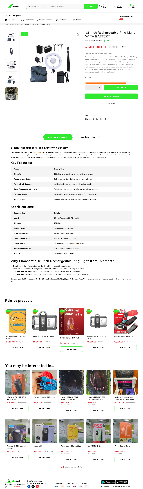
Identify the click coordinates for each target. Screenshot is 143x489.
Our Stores (16, 487)
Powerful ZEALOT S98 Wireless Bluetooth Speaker (96, 399)
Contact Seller (111, 96)
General (12, 24)
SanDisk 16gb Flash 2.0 (123, 337)
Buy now (112, 103)
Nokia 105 (38, 446)
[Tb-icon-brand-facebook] (28, 486)
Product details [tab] (58, 137)
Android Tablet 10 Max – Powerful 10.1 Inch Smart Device (125, 399)
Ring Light (108, 53)
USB (75, 243)
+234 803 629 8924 (36, 483)
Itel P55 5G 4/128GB (96, 446)
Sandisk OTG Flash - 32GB (43, 337)
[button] (78, 34)
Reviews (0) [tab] (88, 137)
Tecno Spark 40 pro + (123, 446)
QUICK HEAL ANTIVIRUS (69, 338)
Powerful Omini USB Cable (44, 397)
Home (6, 24)
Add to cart (121, 88)
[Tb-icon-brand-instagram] (37, 486)
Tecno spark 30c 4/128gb (71, 446)
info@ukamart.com (34, 481)
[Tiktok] (33, 486)
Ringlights (19, 24)
